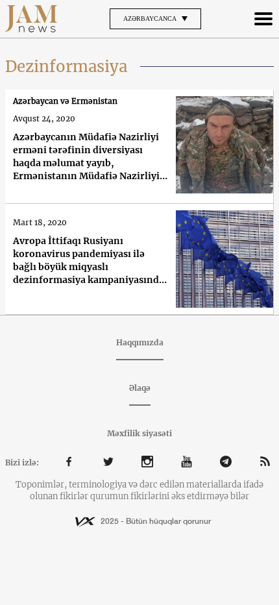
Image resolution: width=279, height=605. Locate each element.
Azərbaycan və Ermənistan (65, 101)
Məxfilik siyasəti (139, 433)
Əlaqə (140, 388)
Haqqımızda (140, 342)
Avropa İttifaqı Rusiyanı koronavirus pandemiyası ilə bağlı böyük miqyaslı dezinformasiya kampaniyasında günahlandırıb (88, 260)
